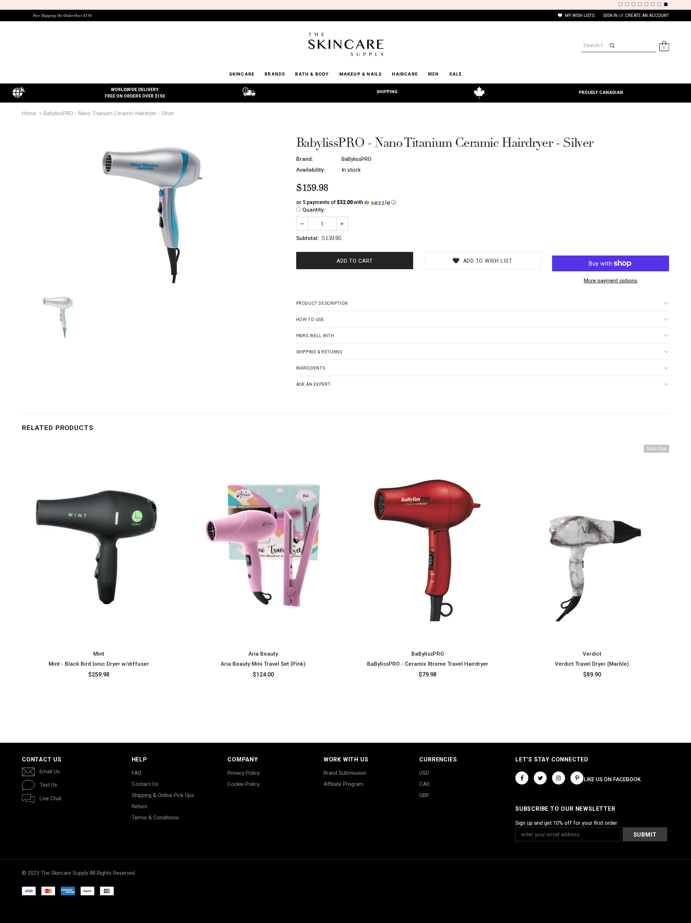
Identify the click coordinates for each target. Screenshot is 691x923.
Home (29, 113)
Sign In (611, 15)
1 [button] (620, 4)
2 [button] (627, 4)
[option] (153, 211)
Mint (98, 654)
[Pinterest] (576, 778)
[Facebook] (521, 778)
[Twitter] (540, 778)
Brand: (304, 159)
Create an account (647, 15)
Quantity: (313, 210)
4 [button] (640, 4)
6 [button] (653, 4)
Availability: (310, 170)
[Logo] (345, 44)
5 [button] (646, 4)
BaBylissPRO (356, 159)
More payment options (610, 280)
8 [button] (666, 4)
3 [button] (633, 4)
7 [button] (659, 4)
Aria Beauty (263, 654)
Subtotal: (307, 238)
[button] (482, 202)
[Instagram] (558, 778)
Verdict (592, 654)
